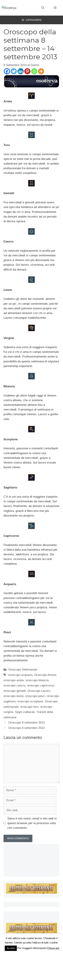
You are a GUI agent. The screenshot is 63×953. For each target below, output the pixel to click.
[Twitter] (14, 71)
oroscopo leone (13, 696)
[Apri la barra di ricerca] (43, 7)
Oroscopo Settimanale (22, 669)
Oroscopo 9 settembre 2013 (26, 728)
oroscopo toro (29, 706)
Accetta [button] (11, 948)
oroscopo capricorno (40, 685)
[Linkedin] (21, 71)
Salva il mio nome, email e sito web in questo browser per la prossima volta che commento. (32, 823)
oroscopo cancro (14, 685)
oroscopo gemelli (15, 690)
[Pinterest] (27, 71)
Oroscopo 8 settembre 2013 (26, 722)
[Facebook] (7, 71)
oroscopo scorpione (30, 701)
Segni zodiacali (25, 712)
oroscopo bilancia (37, 680)
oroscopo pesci (35, 696)
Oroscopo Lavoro (38, 690)
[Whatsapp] (34, 71)
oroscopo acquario (20, 675)
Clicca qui (53, 948)
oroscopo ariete (14, 680)
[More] (41, 71)
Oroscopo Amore (45, 675)
